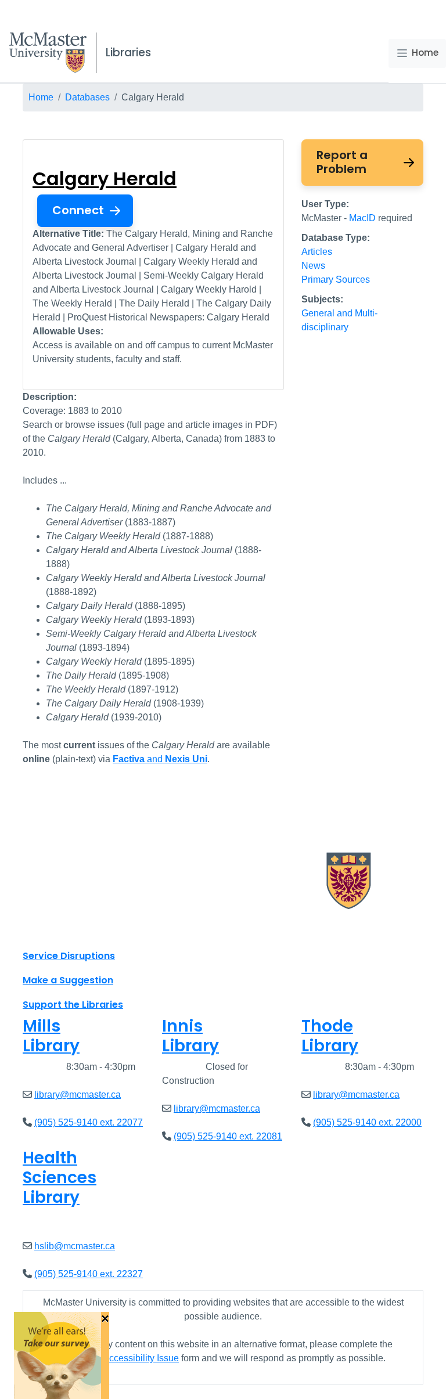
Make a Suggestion (68, 980)
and (160, 759)
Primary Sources (335, 279)
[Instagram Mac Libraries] (61, 930)
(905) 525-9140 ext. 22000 (367, 1122)
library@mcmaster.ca (77, 1094)
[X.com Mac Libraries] (46, 930)
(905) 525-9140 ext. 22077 (88, 1122)
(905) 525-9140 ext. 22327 (88, 1274)
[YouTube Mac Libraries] (76, 930)
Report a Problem (342, 162)
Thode (329, 1036)
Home (425, 52)
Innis (190, 1036)
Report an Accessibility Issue (119, 1358)
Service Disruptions (69, 955)
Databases (87, 97)
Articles (316, 252)
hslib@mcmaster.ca (74, 1246)
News (313, 266)
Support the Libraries (73, 1004)
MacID (362, 218)
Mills (51, 1036)
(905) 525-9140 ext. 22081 (228, 1136)
